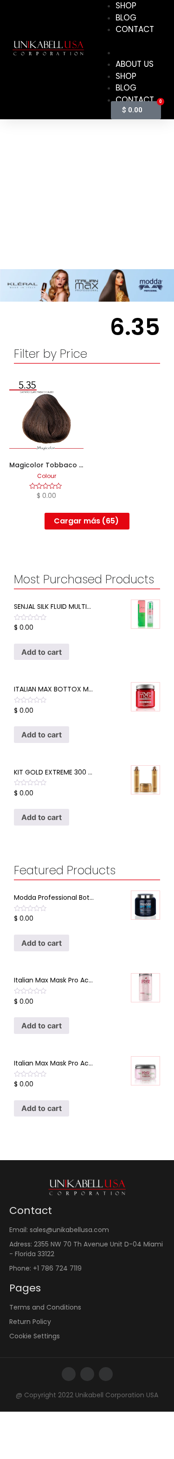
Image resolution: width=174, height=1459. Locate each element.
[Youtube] (106, 1374)
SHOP (126, 76)
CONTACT (135, 29)
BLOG (126, 17)
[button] (125, 41)
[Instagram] (87, 1374)
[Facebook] (69, 1374)
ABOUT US (135, 64)
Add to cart (41, 652)
